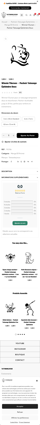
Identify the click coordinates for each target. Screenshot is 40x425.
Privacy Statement (24, 422)
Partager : (5, 162)
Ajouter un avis (20, 223)
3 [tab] (20, 334)
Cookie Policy (14, 422)
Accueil (4, 22)
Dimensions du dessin (10, 113)
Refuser (20, 412)
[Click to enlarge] (6, 39)
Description (7, 171)
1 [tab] (16, 334)
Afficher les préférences (20, 418)
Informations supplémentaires (15, 177)
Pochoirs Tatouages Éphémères (23, 22)
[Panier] (38, 15)
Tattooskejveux (14, 157)
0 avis (15, 92)
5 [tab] (24, 334)
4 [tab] (22, 334)
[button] (37, 381)
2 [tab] (18, 334)
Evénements (6, 374)
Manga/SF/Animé (11, 25)
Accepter (20, 406)
